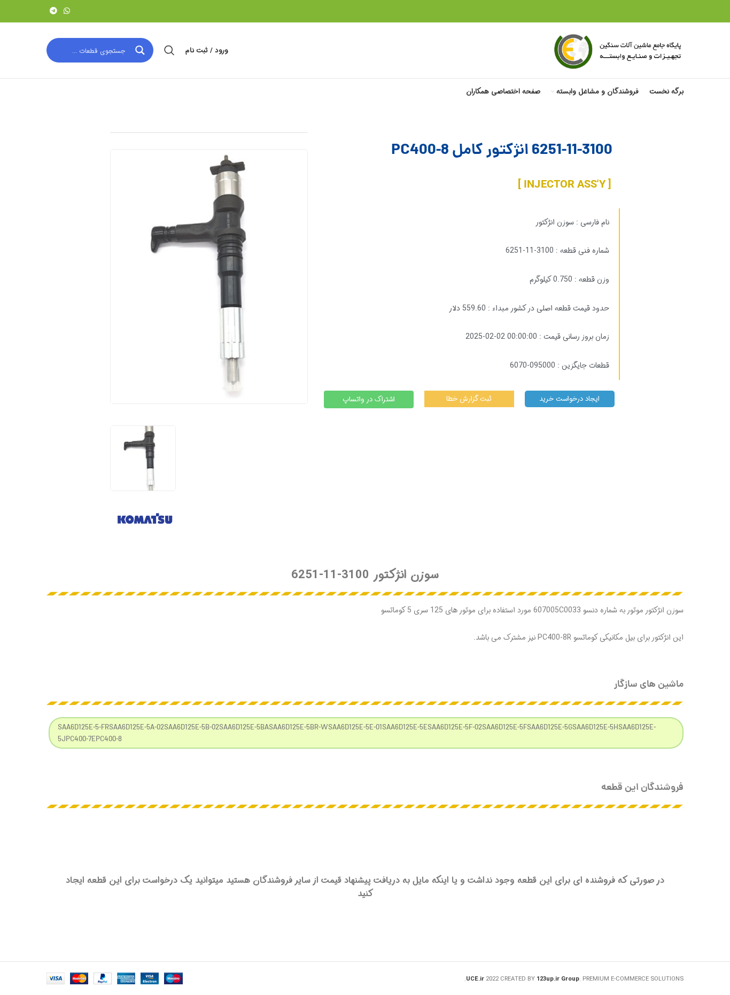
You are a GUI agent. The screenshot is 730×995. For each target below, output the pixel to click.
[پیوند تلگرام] (53, 11)
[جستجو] (169, 50)
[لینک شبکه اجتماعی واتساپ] (66, 11)
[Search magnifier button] (141, 50)
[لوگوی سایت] (617, 50)
